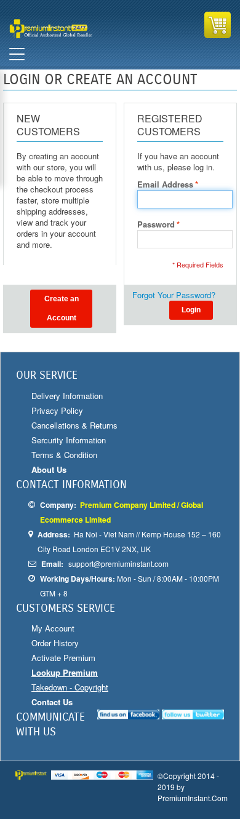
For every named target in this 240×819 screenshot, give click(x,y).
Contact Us (52, 702)
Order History (55, 643)
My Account (52, 628)
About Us (48, 469)
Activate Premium (63, 657)
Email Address (165, 184)
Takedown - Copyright (69, 687)
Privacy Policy (57, 410)
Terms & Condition (64, 455)
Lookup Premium (64, 672)
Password (156, 224)
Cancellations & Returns (74, 425)
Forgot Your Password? (173, 295)
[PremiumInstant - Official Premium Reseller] (63, 28)
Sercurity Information (68, 440)
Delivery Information (67, 396)
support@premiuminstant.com (118, 563)
